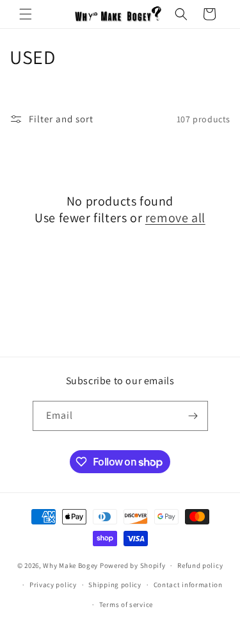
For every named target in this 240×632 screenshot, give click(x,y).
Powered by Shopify (133, 565)
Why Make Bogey (70, 565)
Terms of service (126, 604)
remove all (175, 217)
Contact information (188, 584)
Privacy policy (53, 584)
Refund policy (200, 565)
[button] (26, 14)
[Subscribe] (193, 416)
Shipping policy (114, 584)
